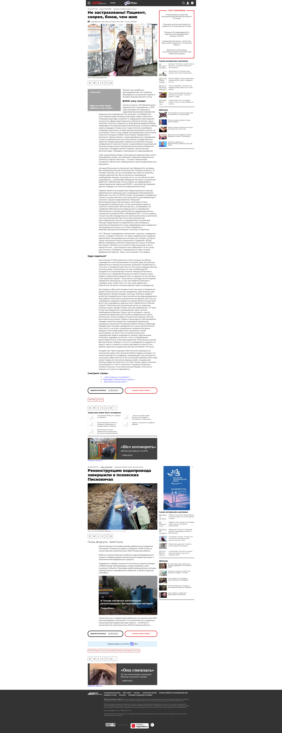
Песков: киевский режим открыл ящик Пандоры (179, 121)
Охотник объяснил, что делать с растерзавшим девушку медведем (179, 586)
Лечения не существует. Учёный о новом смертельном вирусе (180, 545)
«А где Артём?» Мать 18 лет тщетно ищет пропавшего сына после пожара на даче (180, 553)
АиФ (124, 531)
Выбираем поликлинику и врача (118, 379)
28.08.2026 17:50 (93, 467)
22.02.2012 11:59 (92, 9)
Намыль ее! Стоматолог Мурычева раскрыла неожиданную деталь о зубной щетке (180, 531)
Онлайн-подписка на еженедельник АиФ (173, 693)
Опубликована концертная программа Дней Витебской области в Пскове (177, 16)
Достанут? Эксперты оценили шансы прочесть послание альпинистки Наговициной (181, 65)
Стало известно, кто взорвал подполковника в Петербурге (178, 579)
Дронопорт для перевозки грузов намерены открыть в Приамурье (179, 135)
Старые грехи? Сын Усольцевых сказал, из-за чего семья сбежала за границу (181, 102)
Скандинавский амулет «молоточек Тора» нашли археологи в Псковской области (177, 43)
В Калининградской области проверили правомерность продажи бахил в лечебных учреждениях (102, 425)
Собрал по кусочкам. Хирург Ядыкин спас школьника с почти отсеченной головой (181, 516)
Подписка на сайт (110, 695)
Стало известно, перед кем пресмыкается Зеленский (177, 593)
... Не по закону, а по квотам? (116, 377)
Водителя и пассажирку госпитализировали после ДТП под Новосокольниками (176, 52)
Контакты (122, 695)
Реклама (137, 693)
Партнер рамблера (123, 725)
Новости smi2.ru (95, 460)
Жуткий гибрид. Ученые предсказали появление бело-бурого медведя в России (181, 80)
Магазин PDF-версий (149, 693)
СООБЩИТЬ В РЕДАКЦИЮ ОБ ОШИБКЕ (140, 695)
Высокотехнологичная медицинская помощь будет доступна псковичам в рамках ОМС (103, 432)
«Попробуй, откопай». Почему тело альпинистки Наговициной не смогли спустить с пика (181, 538)
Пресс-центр (127, 693)
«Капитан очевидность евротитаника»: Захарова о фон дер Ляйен (180, 143)
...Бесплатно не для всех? (114, 382)
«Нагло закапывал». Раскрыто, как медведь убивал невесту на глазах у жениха (181, 87)
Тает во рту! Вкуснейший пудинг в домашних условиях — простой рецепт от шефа (180, 94)
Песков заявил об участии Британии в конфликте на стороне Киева (180, 113)
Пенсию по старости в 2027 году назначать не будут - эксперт (179, 572)
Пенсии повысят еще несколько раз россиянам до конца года (180, 128)
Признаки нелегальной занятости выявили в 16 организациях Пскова (176, 25)
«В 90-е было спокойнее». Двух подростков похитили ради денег (180, 72)
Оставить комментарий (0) (141, 390)
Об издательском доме (112, 693)
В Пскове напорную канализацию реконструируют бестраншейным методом (126, 602)
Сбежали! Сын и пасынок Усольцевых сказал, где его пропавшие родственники (181, 524)
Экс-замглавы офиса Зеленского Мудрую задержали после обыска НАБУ (179, 565)
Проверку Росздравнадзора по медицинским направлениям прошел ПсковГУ (176, 34)
